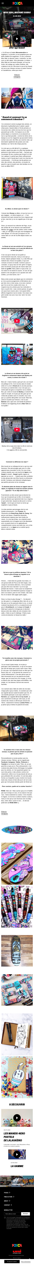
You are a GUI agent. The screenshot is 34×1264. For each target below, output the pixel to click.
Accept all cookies (12, 1261)
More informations (26, 1261)
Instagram (17, 77)
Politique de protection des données (16, 1255)
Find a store (8, 1197)
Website (17, 75)
